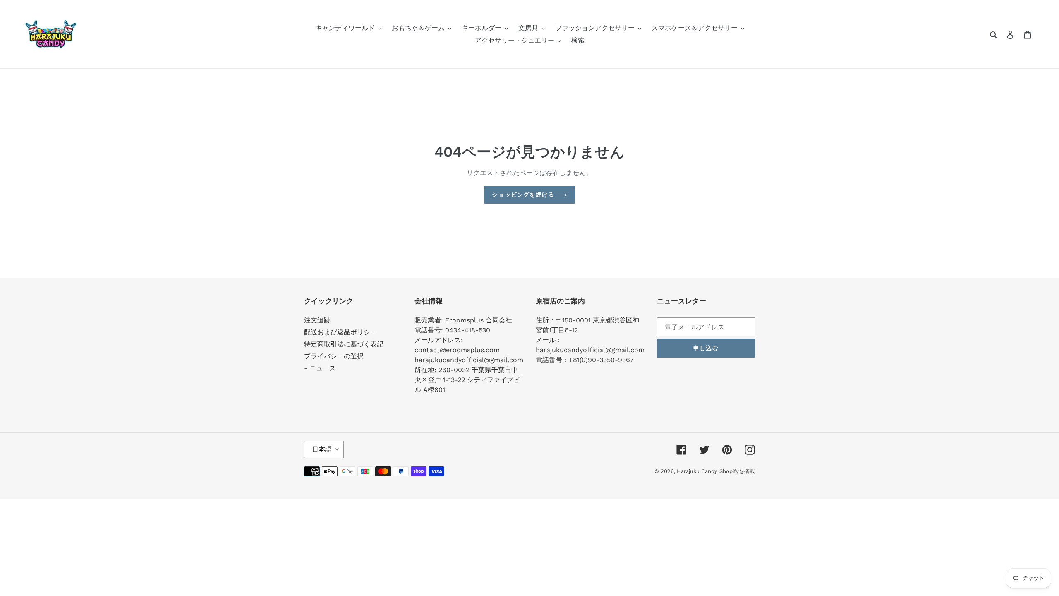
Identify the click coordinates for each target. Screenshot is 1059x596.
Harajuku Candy (697, 471)
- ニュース (320, 368)
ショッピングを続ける (523, 194)
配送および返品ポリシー (340, 332)
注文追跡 (317, 320)
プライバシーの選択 (334, 356)
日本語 (322, 449)
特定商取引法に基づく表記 (343, 344)
